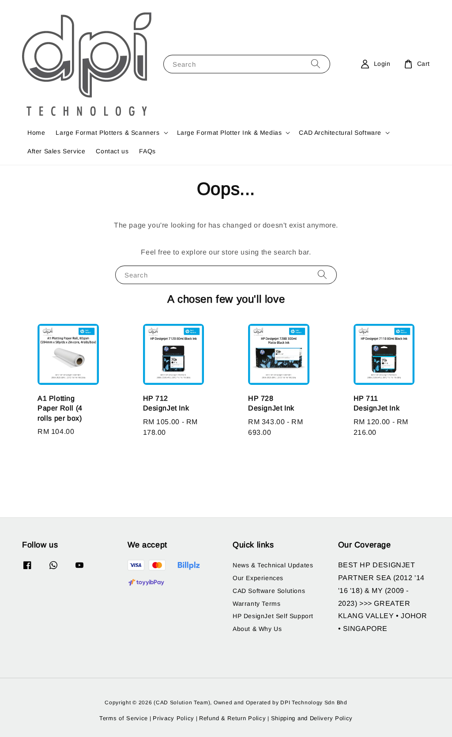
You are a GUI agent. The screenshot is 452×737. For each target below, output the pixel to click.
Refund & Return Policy (232, 718)
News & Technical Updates (273, 565)
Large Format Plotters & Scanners (107, 132)
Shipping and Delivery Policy (312, 718)
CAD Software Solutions (269, 590)
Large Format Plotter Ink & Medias (229, 132)
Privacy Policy (173, 718)
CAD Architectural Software (340, 132)
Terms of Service (123, 718)
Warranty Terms (256, 603)
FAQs (147, 151)
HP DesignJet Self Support (273, 615)
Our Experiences (258, 577)
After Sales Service (56, 151)
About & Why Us (257, 628)
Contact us (112, 151)
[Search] (315, 63)
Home (36, 132)
